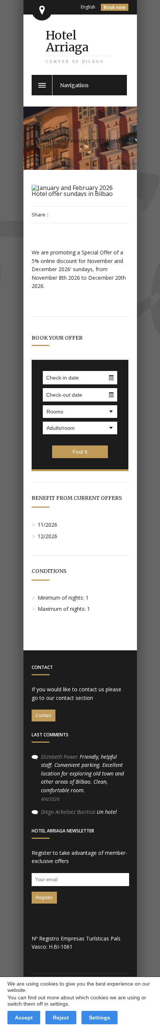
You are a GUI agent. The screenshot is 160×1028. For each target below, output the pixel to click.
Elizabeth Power (59, 756)
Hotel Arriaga (67, 41)
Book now (114, 7)
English (88, 7)
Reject (61, 1018)
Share (38, 214)
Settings (99, 1018)
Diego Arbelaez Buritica (68, 811)
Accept (24, 1018)
